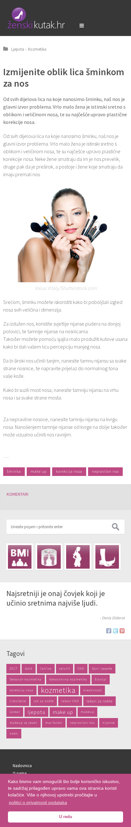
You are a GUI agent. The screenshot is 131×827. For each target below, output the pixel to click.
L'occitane (18, 701)
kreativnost (92, 690)
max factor (53, 723)
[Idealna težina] (49, 557)
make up (38, 471)
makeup (87, 712)
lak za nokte (44, 701)
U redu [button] (65, 817)
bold (28, 668)
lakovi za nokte (99, 701)
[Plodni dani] (78, 557)
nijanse (108, 723)
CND (81, 668)
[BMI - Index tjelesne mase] (19, 557)
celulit (64, 668)
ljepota (36, 712)
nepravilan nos (105, 471)
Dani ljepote (102, 668)
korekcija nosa (69, 471)
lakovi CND (70, 701)
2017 (13, 668)
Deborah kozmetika (26, 679)
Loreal (15, 712)
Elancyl (101, 679)
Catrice (46, 668)
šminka (14, 471)
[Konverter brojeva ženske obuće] (107, 557)
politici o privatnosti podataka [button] (38, 802)
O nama (20, 773)
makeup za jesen (24, 723)
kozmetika (58, 690)
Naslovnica (22, 765)
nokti (14, 733)
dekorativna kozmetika (68, 679)
